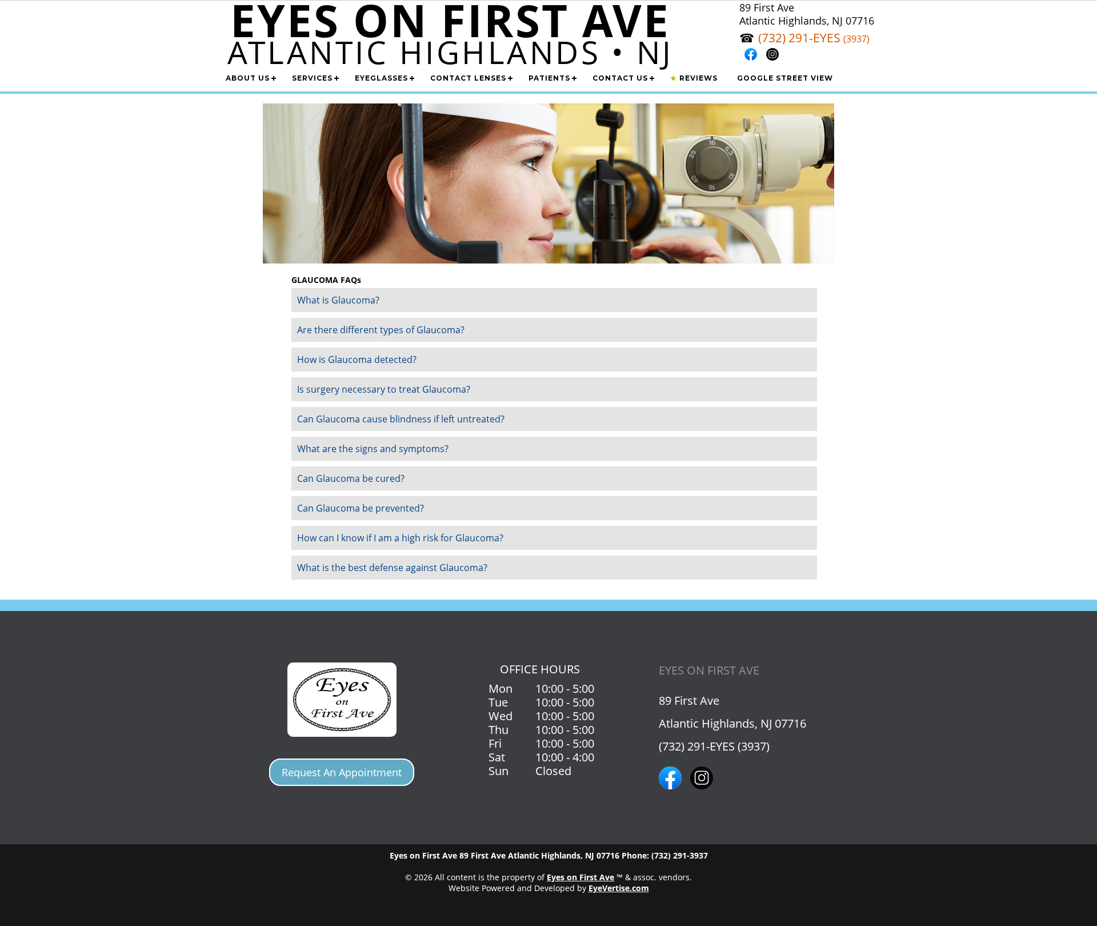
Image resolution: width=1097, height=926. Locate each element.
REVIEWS (694, 78)
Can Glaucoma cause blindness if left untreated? (401, 419)
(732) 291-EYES (814, 38)
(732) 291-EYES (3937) (714, 746)
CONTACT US (620, 78)
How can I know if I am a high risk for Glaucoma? (400, 538)
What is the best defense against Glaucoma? (392, 567)
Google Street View (785, 78)
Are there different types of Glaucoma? (381, 330)
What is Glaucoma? (338, 300)
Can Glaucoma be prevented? (360, 508)
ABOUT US (248, 78)
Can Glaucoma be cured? (351, 478)
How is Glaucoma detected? (357, 359)
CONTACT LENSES (468, 78)
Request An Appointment (342, 772)
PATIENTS (549, 78)
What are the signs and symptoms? (373, 448)
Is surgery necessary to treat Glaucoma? (383, 389)
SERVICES (312, 78)
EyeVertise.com (618, 888)
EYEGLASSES (381, 78)
